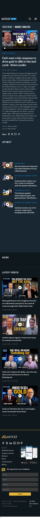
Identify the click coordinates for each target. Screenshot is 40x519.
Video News (7, 27)
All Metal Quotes (8, 450)
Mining (4, 465)
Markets (5, 456)
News (4, 459)
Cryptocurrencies (8, 453)
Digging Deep (20, 163)
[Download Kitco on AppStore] (25, 462)
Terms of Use (6, 501)
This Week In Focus (22, 190)
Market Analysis (8, 53)
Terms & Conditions (20, 501)
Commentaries (7, 462)
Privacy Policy (7, 504)
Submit (20, 494)
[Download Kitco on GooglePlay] (33, 462)
